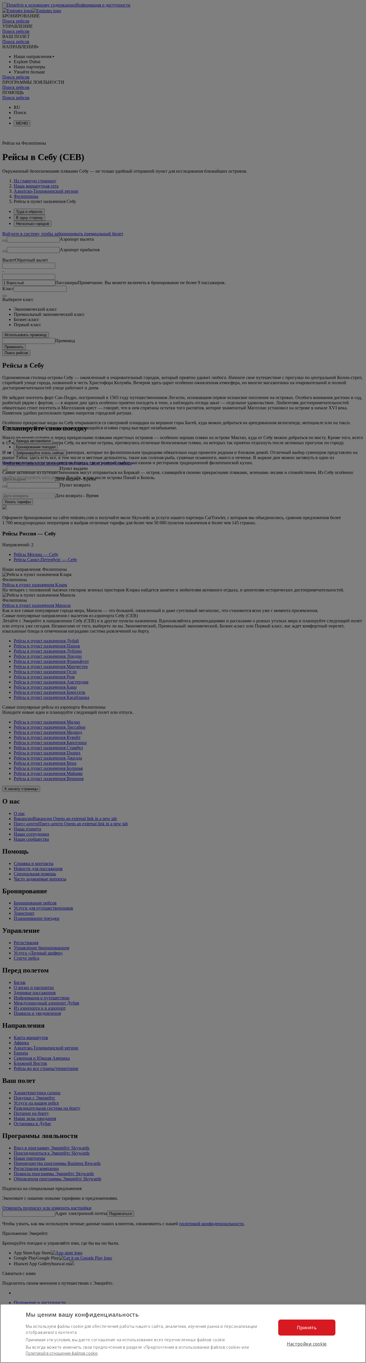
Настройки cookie (307, 1344)
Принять (307, 1327)
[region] (183, 1333)
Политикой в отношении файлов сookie (62, 1353)
